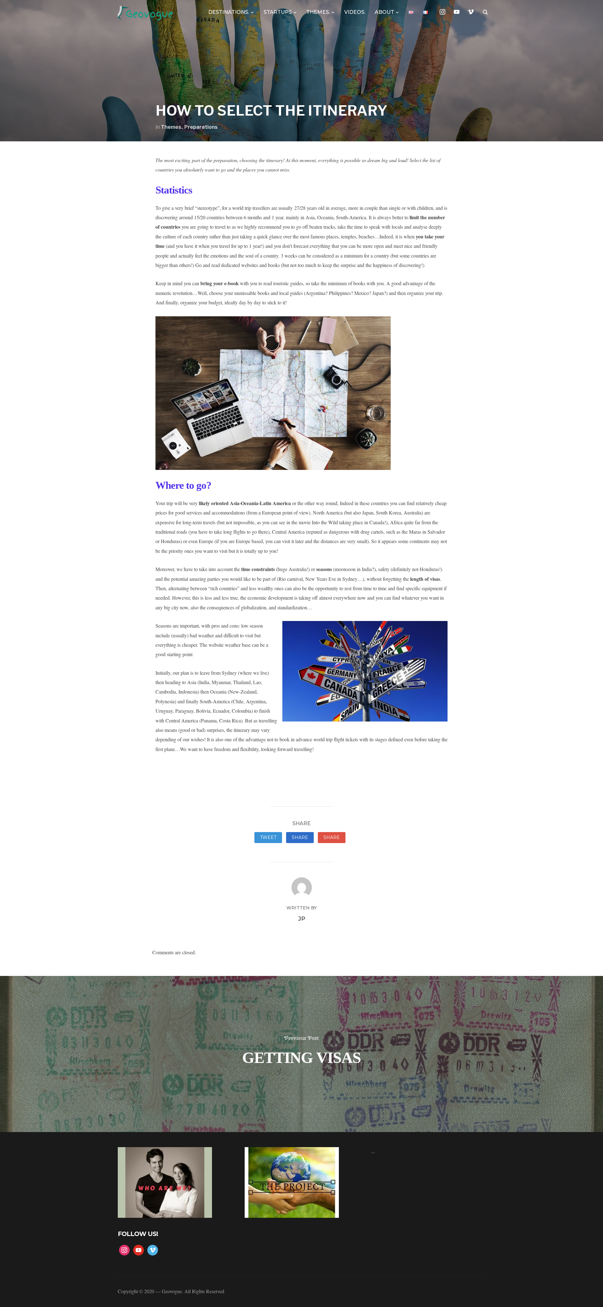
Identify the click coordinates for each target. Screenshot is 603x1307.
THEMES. (318, 12)
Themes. (171, 127)
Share (300, 837)
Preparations (201, 127)
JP (301, 918)
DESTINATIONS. (228, 12)
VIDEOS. (354, 12)
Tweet (268, 837)
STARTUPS (277, 12)
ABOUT (384, 12)
